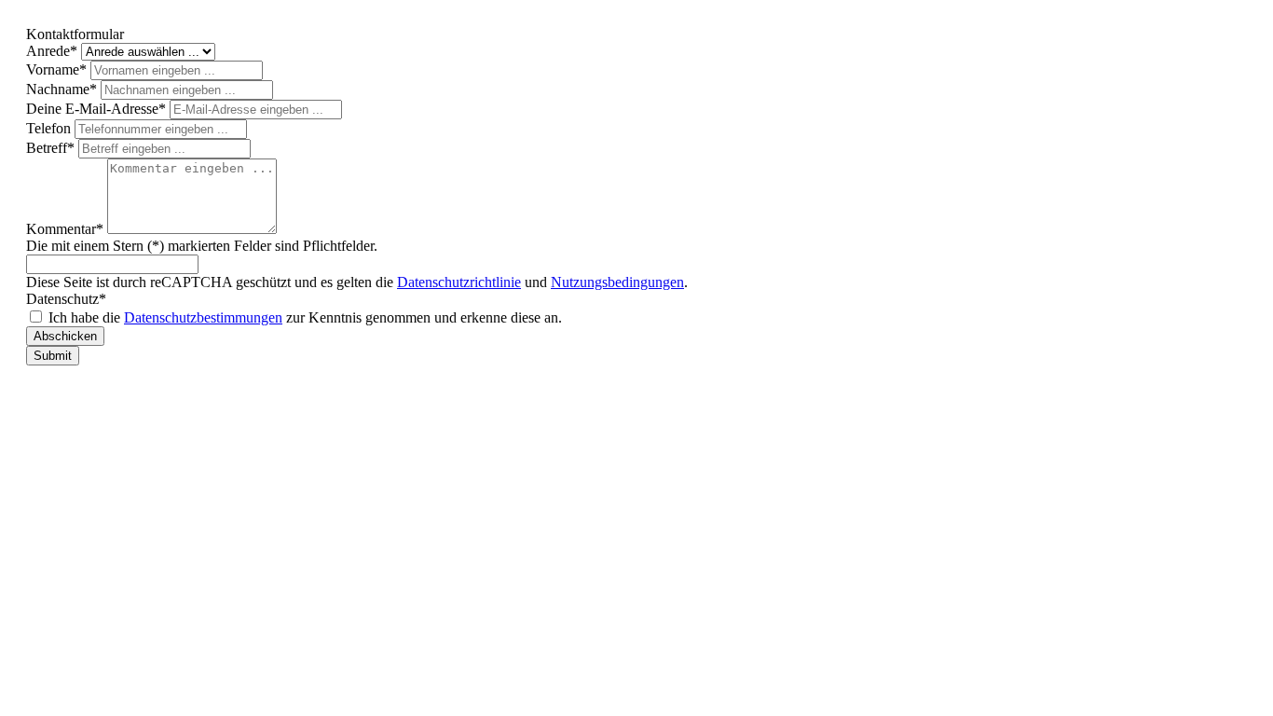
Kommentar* (66, 229)
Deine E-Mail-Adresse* (98, 109)
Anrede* (53, 51)
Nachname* (63, 89)
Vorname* (58, 69)
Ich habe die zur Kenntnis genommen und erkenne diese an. (305, 317)
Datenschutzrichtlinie (459, 282)
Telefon (50, 128)
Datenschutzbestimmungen (203, 317)
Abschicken (65, 336)
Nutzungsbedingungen (617, 282)
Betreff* (52, 148)
